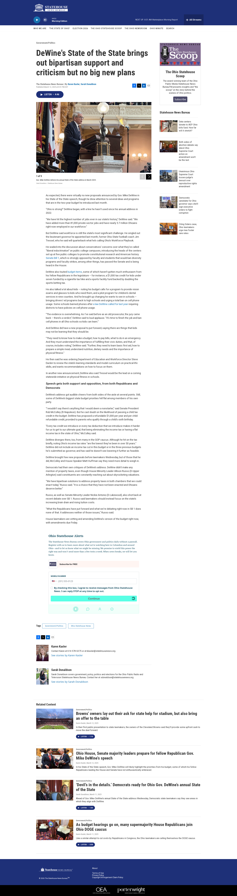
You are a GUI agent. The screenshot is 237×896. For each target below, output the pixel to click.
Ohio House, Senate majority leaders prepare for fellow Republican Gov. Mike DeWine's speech (135, 755)
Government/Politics (45, 42)
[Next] (148, 177)
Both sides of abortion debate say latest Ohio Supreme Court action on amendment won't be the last (188, 151)
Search (170, 28)
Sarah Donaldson (88, 84)
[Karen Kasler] (42, 653)
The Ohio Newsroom (136, 28)
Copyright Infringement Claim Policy (107, 877)
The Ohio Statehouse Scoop (106, 28)
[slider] (49, 19)
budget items (74, 271)
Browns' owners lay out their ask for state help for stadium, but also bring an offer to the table (136, 716)
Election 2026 (80, 28)
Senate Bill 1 (52, 258)
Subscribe (180, 99)
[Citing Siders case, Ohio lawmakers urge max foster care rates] (168, 229)
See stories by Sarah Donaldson (69, 681)
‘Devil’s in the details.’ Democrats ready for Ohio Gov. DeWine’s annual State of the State (138, 787)
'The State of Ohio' (59, 28)
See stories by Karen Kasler (67, 655)
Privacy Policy (98, 875)
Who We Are (39, 28)
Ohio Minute (156, 28)
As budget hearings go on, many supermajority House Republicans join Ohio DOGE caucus (134, 827)
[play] (37, 19)
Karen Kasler (74, 84)
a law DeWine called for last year (110, 304)
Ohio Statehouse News (81, 626)
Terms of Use (98, 873)
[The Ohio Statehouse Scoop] (180, 54)
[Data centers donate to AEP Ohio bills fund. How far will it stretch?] (168, 126)
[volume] (45, 20)
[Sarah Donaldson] (42, 676)
